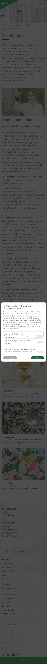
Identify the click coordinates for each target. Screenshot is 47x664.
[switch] (39, 336)
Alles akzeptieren (37, 358)
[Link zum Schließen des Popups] (43, 305)
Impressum (10, 308)
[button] (37, 337)
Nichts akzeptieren (10, 358)
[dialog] (23, 332)
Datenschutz (19, 308)
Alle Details (8, 343)
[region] (23, 342)
